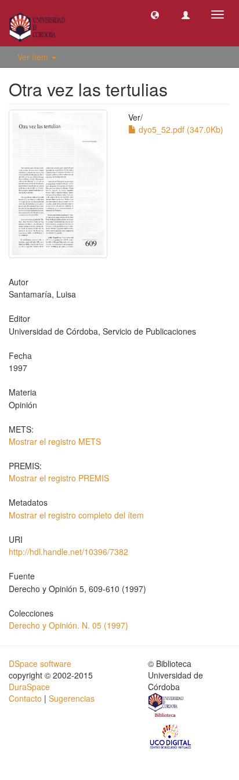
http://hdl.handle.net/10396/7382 (68, 551)
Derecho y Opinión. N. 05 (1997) (68, 625)
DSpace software (40, 663)
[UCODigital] (171, 735)
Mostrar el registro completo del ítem (76, 515)
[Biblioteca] (166, 706)
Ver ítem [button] (33, 57)
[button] (154, 14)
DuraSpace (29, 686)
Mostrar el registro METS (55, 441)
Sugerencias (72, 698)
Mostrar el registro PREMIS (59, 478)
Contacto (25, 698)
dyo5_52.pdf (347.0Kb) (179, 129)
